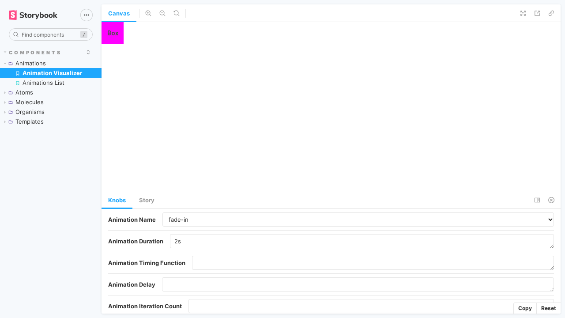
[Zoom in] (148, 13)
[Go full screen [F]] (523, 13)
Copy (525, 308)
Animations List (43, 82)
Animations (30, 63)
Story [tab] (146, 200)
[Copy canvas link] (551, 13)
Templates (29, 121)
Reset (548, 308)
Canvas (119, 13)
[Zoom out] (162, 13)
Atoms (24, 92)
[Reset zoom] (176, 13)
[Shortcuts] (86, 15)
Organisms (30, 111)
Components (35, 52)
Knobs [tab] (117, 200)
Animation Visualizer (52, 72)
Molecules (29, 102)
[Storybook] (38, 15)
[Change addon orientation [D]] (537, 200)
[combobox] (51, 34)
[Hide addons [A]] (551, 200)
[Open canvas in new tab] (537, 13)
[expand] (88, 52)
